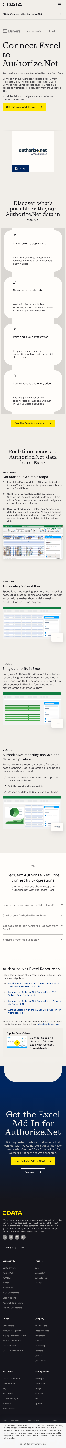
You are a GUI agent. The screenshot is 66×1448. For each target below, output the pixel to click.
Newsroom (40, 1335)
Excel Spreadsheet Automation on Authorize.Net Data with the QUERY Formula (34, 985)
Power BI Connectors (13, 1303)
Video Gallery (9, 1408)
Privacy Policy (34, 1421)
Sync (37, 1268)
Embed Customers (12, 1340)
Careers (38, 1355)
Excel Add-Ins (9, 1297)
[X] (11, 1237)
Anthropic (39, 1378)
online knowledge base (48, 1024)
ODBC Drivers (9, 1268)
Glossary (7, 1403)
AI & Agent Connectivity (14, 1335)
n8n (36, 1398)
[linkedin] (5, 1237)
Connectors (8, 1325)
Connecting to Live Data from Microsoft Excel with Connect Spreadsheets (42, 1043)
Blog (5, 1388)
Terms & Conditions (11, 1421)
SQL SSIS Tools (41, 1278)
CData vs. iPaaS (10, 1345)
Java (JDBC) (8, 1273)
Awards (38, 1340)
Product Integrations (13, 1330)
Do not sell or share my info (33, 1444)
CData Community (11, 1378)
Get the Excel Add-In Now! (30, 1160)
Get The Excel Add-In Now (21, 106)
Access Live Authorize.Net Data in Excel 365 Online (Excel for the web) (32, 994)
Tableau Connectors (12, 1307)
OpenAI (38, 1403)
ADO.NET (7, 1278)
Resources (8, 1393)
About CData (41, 1325)
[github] (17, 1237)
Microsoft (39, 1393)
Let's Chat (11, 1247)
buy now (30, 1172)
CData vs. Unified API (13, 1350)
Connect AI (40, 1273)
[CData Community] (23, 1237)
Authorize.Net (35, 31)
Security (53, 1421)
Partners (39, 1350)
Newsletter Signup (11, 1398)
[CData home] (15, 4)
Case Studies (9, 1383)
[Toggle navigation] (59, 4)
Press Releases (42, 1330)
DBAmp (38, 1282)
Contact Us (40, 1360)
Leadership (40, 1345)
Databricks (40, 1383)
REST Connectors (11, 1292)
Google (38, 1388)
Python (6, 1282)
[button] (33, 903)
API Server (8, 1287)
